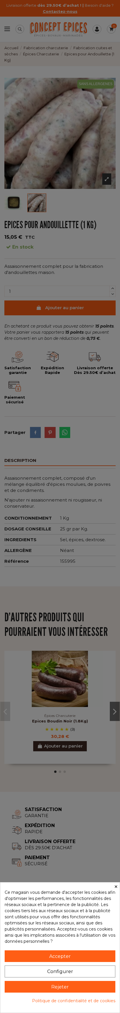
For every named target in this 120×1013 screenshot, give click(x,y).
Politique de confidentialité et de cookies (73, 1000)
